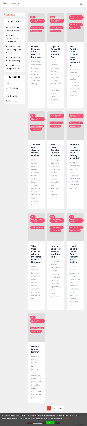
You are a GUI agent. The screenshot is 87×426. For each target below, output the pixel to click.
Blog (32, 17)
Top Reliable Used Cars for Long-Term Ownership (75, 55)
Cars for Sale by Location (36, 20)
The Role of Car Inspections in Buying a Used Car (75, 151)
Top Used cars (36, 31)
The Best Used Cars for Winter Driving (35, 150)
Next (61, 408)
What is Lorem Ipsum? (35, 349)
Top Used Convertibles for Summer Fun (55, 51)
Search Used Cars (37, 28)
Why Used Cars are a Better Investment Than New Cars (36, 254)
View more (66, 419)
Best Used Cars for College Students (55, 150)
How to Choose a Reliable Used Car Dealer (56, 251)
